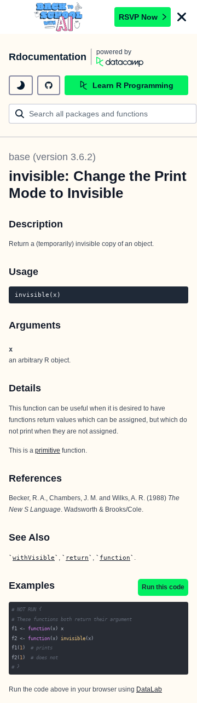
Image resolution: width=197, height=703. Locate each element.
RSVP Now (138, 17)
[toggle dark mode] (21, 85)
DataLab (149, 689)
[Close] (182, 17)
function (115, 557)
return (77, 557)
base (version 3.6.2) (52, 156)
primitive (47, 450)
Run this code (163, 587)
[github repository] (48, 85)
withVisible (34, 557)
